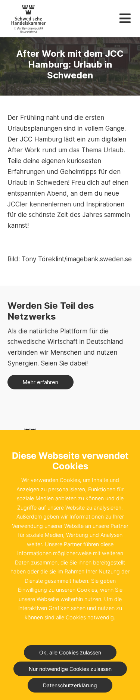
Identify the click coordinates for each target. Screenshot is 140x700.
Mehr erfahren (40, 382)
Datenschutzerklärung (70, 685)
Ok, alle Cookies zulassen (70, 652)
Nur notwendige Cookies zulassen (70, 669)
